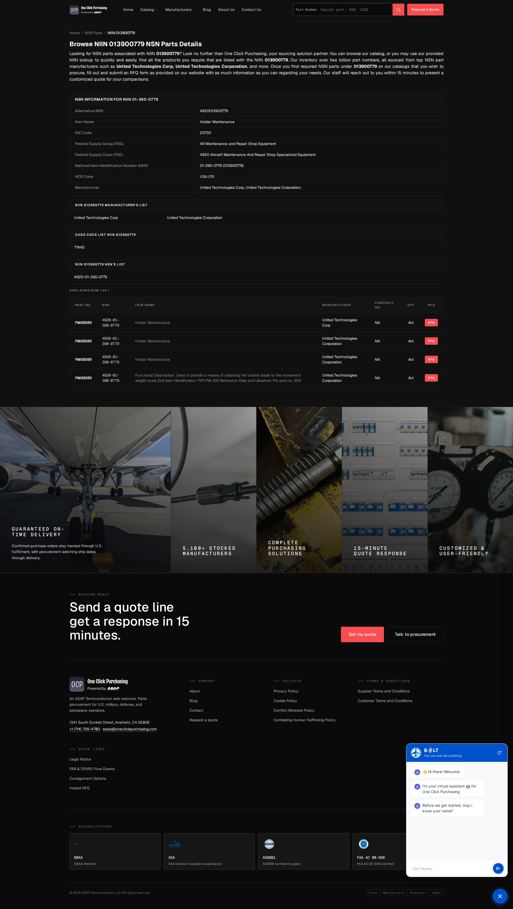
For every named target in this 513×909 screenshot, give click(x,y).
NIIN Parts (93, 32)
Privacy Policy (286, 691)
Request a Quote (425, 9)
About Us (226, 9)
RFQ (431, 322)
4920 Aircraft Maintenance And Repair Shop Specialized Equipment (258, 154)
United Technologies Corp (222, 187)
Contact (196, 710)
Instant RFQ (79, 788)
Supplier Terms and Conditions (384, 691)
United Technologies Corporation (273, 187)
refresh (499, 753)
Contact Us (251, 9)
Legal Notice (80, 759)
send (498, 869)
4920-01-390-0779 (90, 277)
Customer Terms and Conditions (385, 700)
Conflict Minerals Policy (294, 710)
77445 (79, 247)
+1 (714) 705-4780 (84, 729)
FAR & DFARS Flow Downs (92, 768)
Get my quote (362, 634)
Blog (207, 9)
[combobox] (356, 9)
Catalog (147, 9)
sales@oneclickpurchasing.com (130, 729)
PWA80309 (83, 322)
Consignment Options (87, 778)
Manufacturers (178, 9)
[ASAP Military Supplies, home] (88, 9)
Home (128, 9)
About (194, 691)
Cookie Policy (285, 700)
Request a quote (203, 720)
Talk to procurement (415, 634)
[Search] (398, 9)
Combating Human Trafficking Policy (305, 720)
